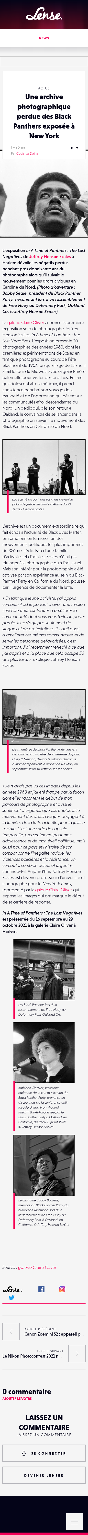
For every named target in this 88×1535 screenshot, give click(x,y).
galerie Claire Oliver (25, 322)
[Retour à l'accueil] (44, 13)
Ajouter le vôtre (17, 1399)
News (44, 38)
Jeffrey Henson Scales (50, 256)
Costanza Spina (27, 153)
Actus (44, 88)
